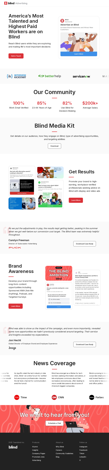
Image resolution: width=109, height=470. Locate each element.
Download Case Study (84, 244)
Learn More (75, 200)
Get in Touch (16, 56)
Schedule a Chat (54, 423)
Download (54, 146)
